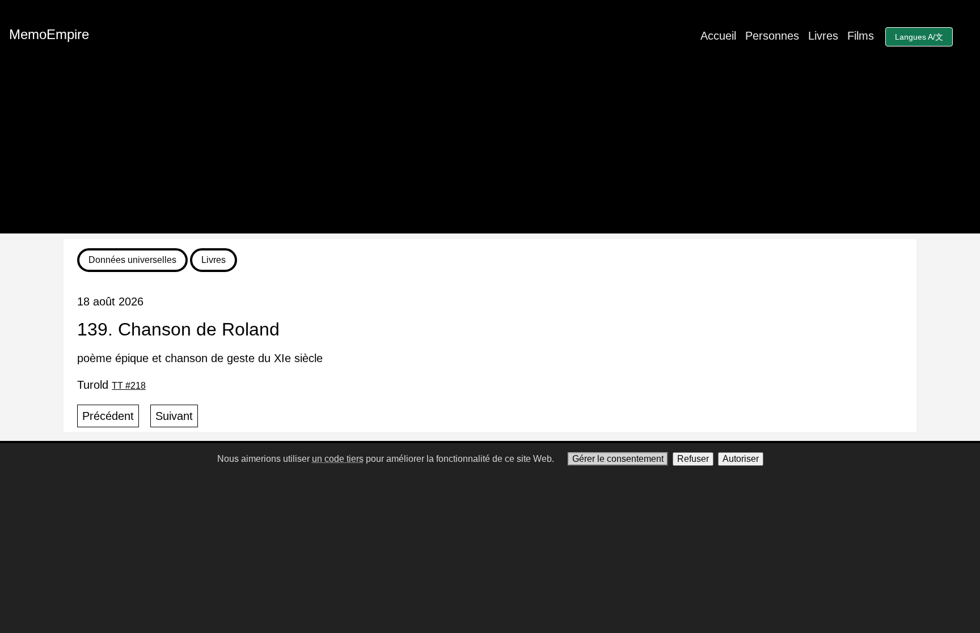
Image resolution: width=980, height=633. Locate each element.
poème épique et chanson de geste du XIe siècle (200, 358)
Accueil (718, 35)
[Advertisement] (490, 154)
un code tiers (338, 459)
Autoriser (741, 459)
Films (860, 35)
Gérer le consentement (618, 459)
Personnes (772, 35)
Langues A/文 (919, 36)
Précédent (108, 416)
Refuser (693, 459)
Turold (111, 385)
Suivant (174, 416)
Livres (823, 35)
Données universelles (132, 260)
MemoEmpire (49, 34)
